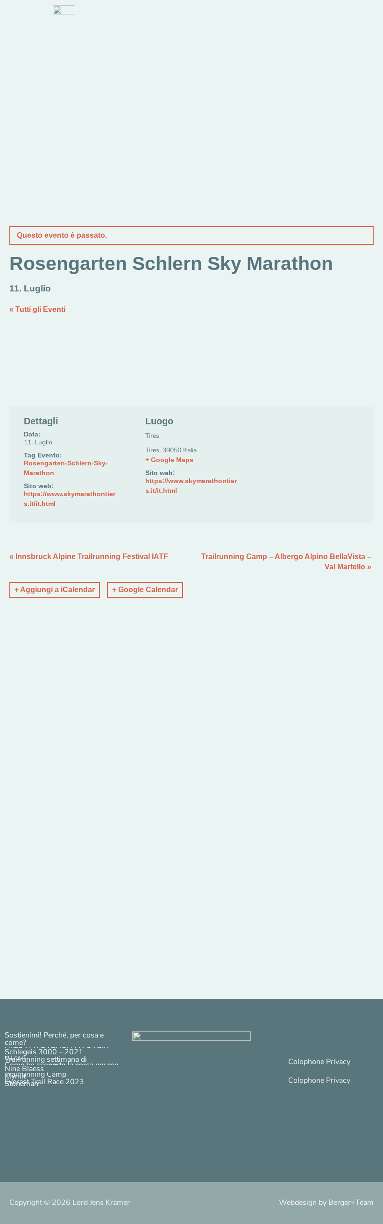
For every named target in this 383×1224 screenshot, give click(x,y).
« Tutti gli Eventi (37, 309)
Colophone (306, 1062)
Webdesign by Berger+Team (326, 1202)
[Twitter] (347, 1038)
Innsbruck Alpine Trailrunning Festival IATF (88, 556)
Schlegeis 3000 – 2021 (44, 1052)
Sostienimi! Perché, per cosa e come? (54, 1039)
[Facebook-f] (323, 1038)
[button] (319, 1071)
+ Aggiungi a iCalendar (54, 590)
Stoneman (21, 1084)
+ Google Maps (169, 459)
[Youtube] (371, 1038)
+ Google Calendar (145, 590)
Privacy (338, 1062)
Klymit (15, 1076)
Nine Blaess (24, 1069)
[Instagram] (298, 1038)
